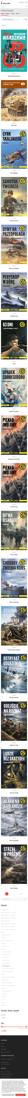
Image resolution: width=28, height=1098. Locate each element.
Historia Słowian (6, 960)
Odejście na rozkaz (14, 745)
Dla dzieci (4, 943)
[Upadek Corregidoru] (14, 387)
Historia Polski (5, 957)
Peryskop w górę (14, 316)
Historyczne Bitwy (6, 951)
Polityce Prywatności (6, 1092)
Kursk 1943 (14, 125)
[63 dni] (14, 339)
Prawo (3, 999)
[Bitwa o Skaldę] (14, 530)
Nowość (4, 1018)
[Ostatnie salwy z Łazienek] (14, 626)
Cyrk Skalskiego (14, 173)
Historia (3, 949)
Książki (2, 932)
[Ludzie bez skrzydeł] (14, 769)
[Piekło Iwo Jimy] (14, 482)
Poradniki (4, 996)
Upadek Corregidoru (14, 411)
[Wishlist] (23, 2)
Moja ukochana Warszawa (14, 76)
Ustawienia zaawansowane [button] (8, 1094)
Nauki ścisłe (4, 994)
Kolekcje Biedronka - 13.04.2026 (8, 918)
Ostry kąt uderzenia (14, 697)
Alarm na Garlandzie (14, 840)
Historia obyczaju (6, 954)
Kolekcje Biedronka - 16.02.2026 (8, 923)
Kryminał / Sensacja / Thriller (8, 977)
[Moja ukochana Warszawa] (14, 51)
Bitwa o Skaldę (14, 554)
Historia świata (5, 963)
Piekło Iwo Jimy (14, 507)
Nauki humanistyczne (6, 991)
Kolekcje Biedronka (5, 921)
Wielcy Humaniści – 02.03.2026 (8, 929)
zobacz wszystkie (5, 909)
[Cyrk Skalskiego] (14, 149)
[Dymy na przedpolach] (14, 244)
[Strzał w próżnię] (14, 864)
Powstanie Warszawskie (7, 968)
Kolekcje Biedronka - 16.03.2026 (8, 912)
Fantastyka (4, 946)
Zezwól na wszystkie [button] (20, 1094)
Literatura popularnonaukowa (8, 985)
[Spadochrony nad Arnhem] (14, 435)
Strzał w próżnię (14, 888)
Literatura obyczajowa (7, 982)
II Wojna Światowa (6, 966)
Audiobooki (3, 1005)
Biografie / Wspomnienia (7, 940)
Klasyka (3, 974)
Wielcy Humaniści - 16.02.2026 (8, 926)
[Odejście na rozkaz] (14, 721)
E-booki (2, 1002)
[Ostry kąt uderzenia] (14, 673)
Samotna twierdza (14, 221)
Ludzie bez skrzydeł (14, 793)
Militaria (3, 988)
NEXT (21, 894)
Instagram (21, 2)
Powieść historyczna (7, 971)
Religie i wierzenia (6, 935)
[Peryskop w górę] (14, 292)
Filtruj (4, 1030)
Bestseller (3, 1015)
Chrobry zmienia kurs (14, 602)
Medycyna (4, 937)
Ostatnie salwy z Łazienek (14, 650)
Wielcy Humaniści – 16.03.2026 (8, 915)
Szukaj (25, 899)
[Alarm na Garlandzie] (14, 816)
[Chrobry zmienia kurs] (14, 578)
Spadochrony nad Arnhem (14, 459)
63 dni (14, 364)
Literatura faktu (5, 980)
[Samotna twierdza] (14, 196)
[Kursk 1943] (14, 100)
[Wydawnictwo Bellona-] (5, 2)
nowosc (3, 25)
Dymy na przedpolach (14, 268)
